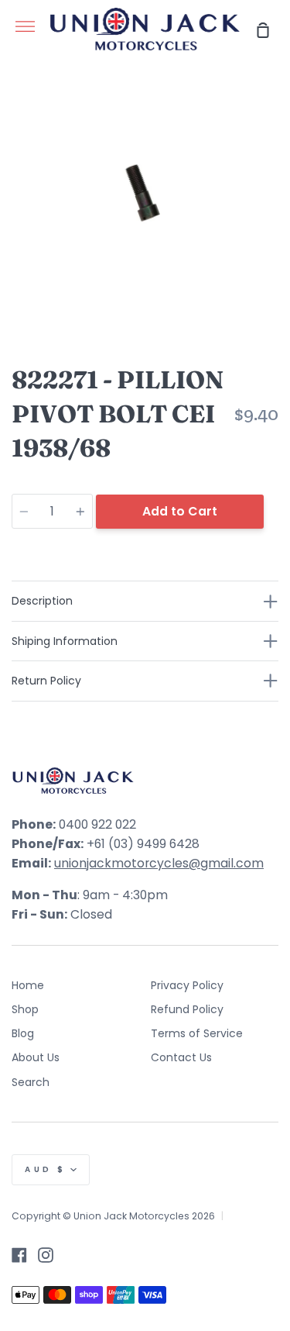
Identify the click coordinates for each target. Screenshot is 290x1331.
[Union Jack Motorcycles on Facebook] (19, 1255)
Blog (23, 1033)
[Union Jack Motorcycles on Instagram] (45, 1255)
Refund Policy (187, 1009)
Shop (25, 1009)
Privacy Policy (187, 985)
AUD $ (46, 1169)
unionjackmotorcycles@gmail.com (159, 863)
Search (30, 1082)
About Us (36, 1057)
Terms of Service (197, 1033)
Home (28, 985)
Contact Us (181, 1057)
